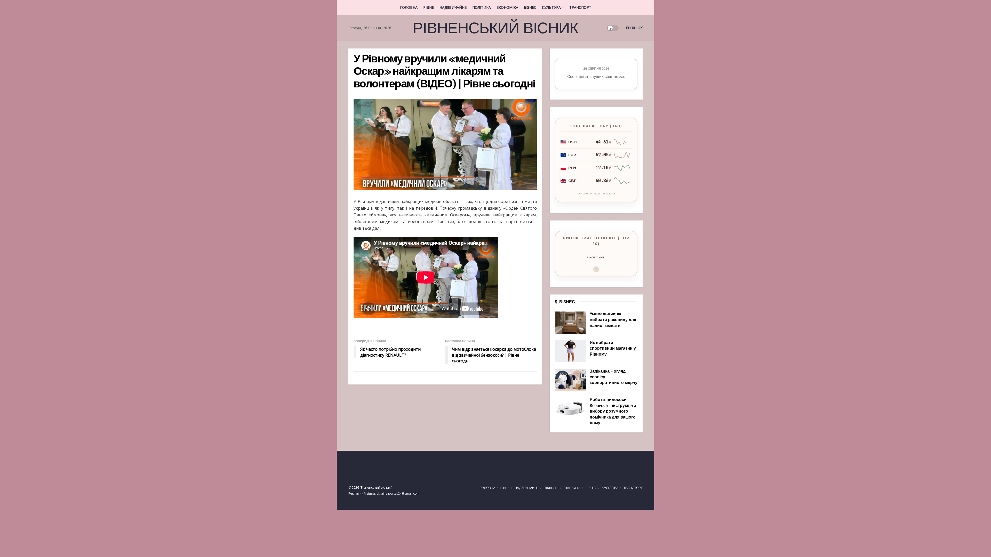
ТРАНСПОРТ (580, 7)
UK (640, 27)
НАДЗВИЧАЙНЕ (453, 7)
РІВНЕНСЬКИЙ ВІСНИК (495, 28)
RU (634, 27)
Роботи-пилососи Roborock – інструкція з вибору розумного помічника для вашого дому (613, 412)
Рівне (428, 7)
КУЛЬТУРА (551, 7)
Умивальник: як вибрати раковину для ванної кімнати (613, 320)
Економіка (507, 7)
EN (628, 27)
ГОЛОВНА (409, 7)
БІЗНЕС (530, 7)
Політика (481, 7)
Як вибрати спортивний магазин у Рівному (613, 349)
